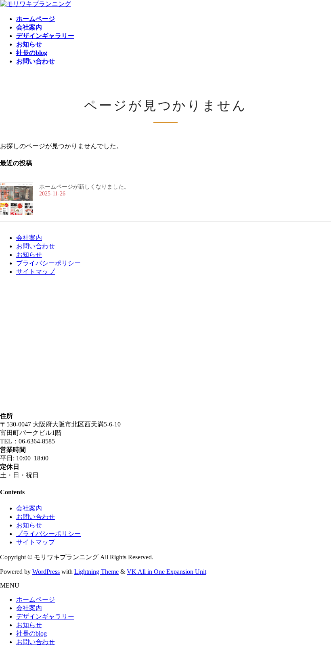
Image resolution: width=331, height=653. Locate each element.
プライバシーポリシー (48, 263)
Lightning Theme (96, 571)
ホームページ (35, 599)
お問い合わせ (35, 246)
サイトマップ (35, 271)
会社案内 (29, 237)
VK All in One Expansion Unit (166, 571)
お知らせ (29, 254)
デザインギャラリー (45, 616)
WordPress (46, 571)
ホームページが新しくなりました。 (84, 187)
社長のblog (31, 633)
